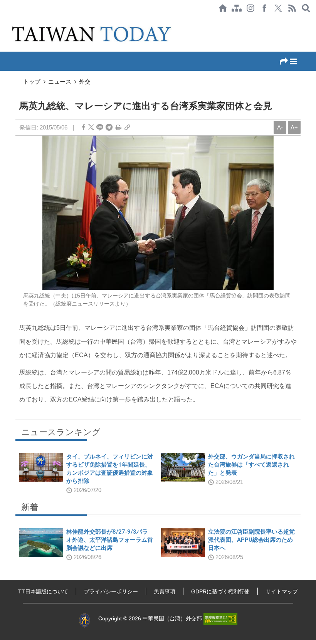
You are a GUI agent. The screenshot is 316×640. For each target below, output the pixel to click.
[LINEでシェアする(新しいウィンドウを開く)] (99, 127)
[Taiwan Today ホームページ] (223, 8)
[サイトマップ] (236, 8)
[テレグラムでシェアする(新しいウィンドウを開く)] (109, 127)
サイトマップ (282, 591)
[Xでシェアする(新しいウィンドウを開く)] (278, 8)
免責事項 (164, 591)
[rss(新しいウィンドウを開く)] (292, 8)
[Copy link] (127, 127)
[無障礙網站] (220, 618)
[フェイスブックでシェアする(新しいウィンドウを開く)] (264, 8)
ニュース (59, 81)
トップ (31, 81)
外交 (85, 81)
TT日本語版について (43, 591)
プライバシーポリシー (111, 591)
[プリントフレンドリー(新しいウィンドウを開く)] (118, 127)
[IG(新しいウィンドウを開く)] (250, 8)
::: (2, 20)
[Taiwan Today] (93, 34)
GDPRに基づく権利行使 (220, 591)
